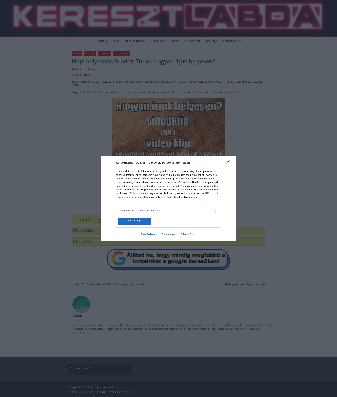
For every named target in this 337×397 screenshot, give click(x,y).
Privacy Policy (188, 234)
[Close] (229, 163)
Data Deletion (148, 234)
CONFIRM (134, 221)
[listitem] (168, 210)
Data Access (168, 234)
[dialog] (168, 198)
